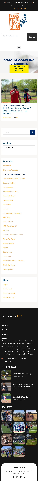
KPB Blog (24, 105)
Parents (6, 230)
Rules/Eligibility (8, 243)
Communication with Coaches (14, 179)
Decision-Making (9, 183)
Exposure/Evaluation (10, 192)
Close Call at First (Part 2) (22, 374)
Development (8, 187)
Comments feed (9, 293)
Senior (5, 248)
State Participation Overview (13, 261)
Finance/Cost (8, 200)
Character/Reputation (11, 170)
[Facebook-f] (18, 8)
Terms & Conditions (19, 467)
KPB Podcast (8, 222)
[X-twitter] (14, 8)
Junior (5, 209)
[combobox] (13, 36)
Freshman (7, 204)
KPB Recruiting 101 (10, 226)
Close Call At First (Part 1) (22, 397)
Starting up (7, 256)
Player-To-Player (9, 239)
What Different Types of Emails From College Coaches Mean (24, 385)
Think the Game (9, 265)
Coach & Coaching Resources (12, 105)
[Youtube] (25, 8)
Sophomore (7, 252)
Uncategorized (8, 269)
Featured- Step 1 (9, 196)
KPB (17, 117)
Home (15, 67)
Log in (5, 285)
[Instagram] (22, 8)
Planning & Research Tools (13, 235)
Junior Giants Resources (12, 213)
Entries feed (7, 289)
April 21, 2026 (7, 117)
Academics (7, 166)
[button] (19, 47)
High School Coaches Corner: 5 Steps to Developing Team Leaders (17, 111)
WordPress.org (8, 297)
